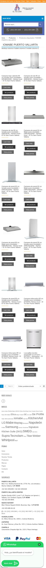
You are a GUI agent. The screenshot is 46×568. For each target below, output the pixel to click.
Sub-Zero (34, 431)
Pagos (4, 466)
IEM (6, 418)
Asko (6, 411)
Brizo (21, 411)
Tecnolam (16, 435)
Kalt (24, 418)
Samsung (11, 427)
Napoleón (35, 422)
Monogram (25, 423)
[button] (39, 544)
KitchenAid (35, 418)
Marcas (4, 463)
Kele (27, 418)
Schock (20, 427)
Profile (3, 427)
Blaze (13, 411)
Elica (13, 414)
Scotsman (25, 427)
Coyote (34, 411)
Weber (37, 435)
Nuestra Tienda (7, 457)
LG (3, 422)
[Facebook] (38, 30)
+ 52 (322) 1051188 (10, 511)
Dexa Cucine (39, 411)
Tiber (29, 435)
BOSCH (18, 411)
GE (25, 414)
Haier (3, 418)
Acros (3, 411)
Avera (10, 411)
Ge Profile (38, 414)
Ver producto (9, 92)
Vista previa (8, 97)
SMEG (27, 431)
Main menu (7, 18)
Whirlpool (8, 440)
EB (5, 414)
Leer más (7, 87)
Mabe (10, 422)
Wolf (16, 440)
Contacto (5, 469)
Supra (6, 435)
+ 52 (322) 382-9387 (25, 511)
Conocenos (5, 454)
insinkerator (10, 418)
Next (10, 386)
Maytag (18, 422)
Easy (3, 414)
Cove (30, 411)
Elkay (17, 414)
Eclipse (8, 414)
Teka (25, 436)
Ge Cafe (29, 414)
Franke (21, 414)
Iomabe (18, 418)
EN (3, 472)
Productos (12, 38)
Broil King (25, 411)
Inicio (3, 38)
